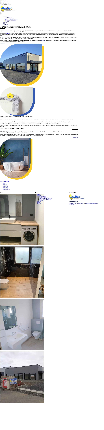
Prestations (39, 195)
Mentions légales (81, 203)
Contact (38, 202)
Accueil (38, 194)
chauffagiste (7, 33)
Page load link (71, 204)
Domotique (41, 200)
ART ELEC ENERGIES (73, 203)
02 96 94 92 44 (3, 0)
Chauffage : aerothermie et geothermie (45, 198)
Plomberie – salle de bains (43, 197)
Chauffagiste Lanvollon (5, 186)
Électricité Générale (42, 196)
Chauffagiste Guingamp (5, 185)
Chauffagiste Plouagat (5, 184)
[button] (4, 181)
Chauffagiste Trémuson (5, 187)
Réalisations (39, 201)
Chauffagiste (4, 183)
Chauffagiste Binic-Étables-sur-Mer (6, 189)
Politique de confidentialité (89, 203)
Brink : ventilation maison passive (45, 199)
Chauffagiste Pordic (5, 188)
